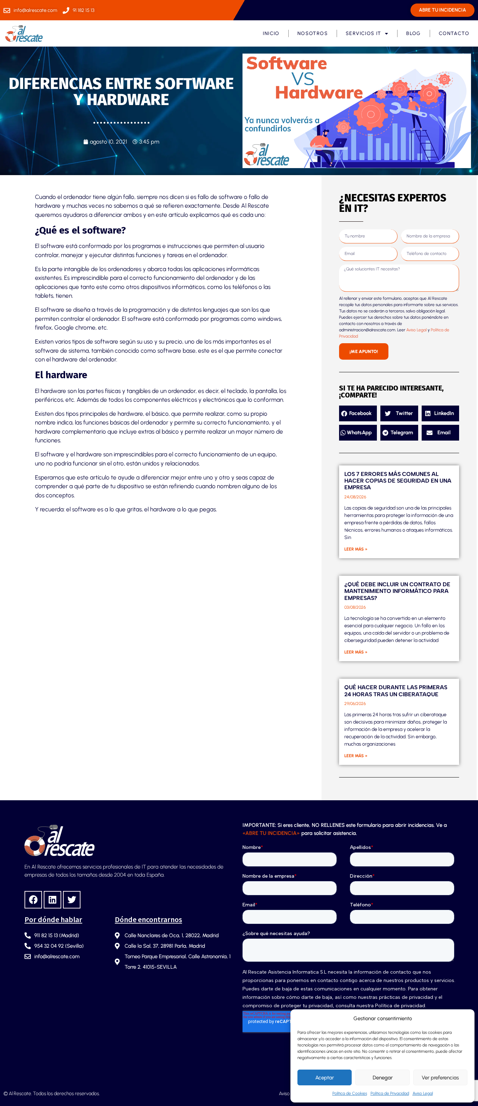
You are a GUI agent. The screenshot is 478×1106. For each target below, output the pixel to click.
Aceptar (324, 1077)
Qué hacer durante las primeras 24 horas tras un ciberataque (395, 690)
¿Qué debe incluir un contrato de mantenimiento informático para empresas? (397, 591)
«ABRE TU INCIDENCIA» (271, 833)
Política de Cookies (349, 1093)
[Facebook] (33, 899)
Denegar (383, 1077)
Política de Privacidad (390, 1093)
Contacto (454, 33)
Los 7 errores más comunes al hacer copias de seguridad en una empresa (397, 481)
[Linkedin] (52, 899)
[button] (358, 413)
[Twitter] (71, 899)
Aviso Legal (423, 1093)
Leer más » (355, 549)
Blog (413, 33)
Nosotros (312, 33)
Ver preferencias (440, 1077)
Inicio (271, 33)
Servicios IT (363, 33)
